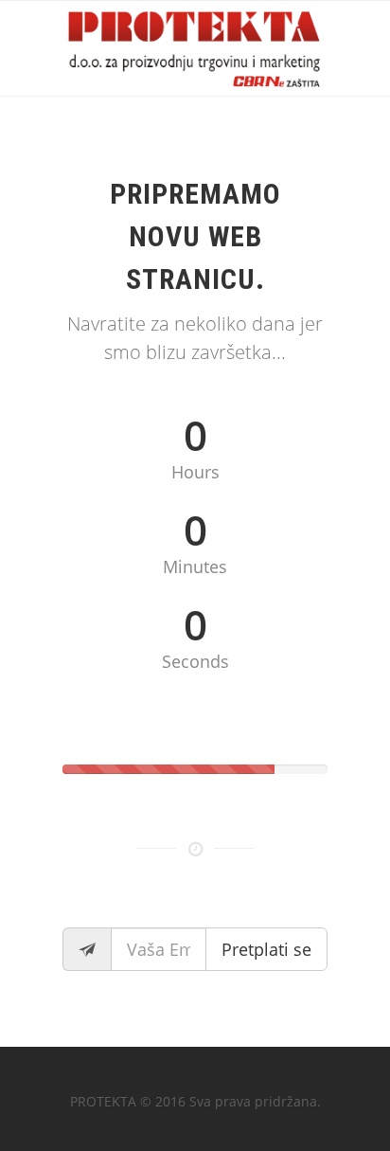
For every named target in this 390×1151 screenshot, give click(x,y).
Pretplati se (266, 949)
